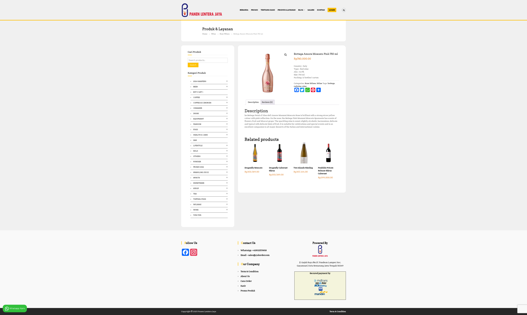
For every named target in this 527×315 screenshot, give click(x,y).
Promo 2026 (198, 167)
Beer (195, 87)
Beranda (244, 10)
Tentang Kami (268, 10)
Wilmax (197, 204)
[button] (285, 54)
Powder (197, 162)
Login (332, 10)
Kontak (321, 10)
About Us (245, 276)
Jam (195, 140)
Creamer (197, 108)
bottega (331, 83)
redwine (298, 86)
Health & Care (200, 135)
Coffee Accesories (202, 103)
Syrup (196, 188)
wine (304, 86)
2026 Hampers (199, 81)
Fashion (197, 124)
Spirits (196, 178)
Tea (195, 194)
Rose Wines (225, 34)
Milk (195, 151)
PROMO (254, 10)
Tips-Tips (197, 215)
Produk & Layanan (286, 10)
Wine (213, 34)
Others (196, 156)
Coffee (196, 97)
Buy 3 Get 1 (198, 92)
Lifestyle (197, 146)
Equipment (198, 119)
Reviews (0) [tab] (267, 102)
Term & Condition (250, 271)
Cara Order (246, 281)
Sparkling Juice (201, 172)
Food (195, 129)
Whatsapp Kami (17, 308)
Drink (196, 113)
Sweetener (198, 183)
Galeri (311, 10)
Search (193, 65)
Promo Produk (248, 290)
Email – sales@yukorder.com (255, 255)
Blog (300, 10)
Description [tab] (253, 102)
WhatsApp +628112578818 (254, 250)
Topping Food (199, 199)
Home (204, 34)
